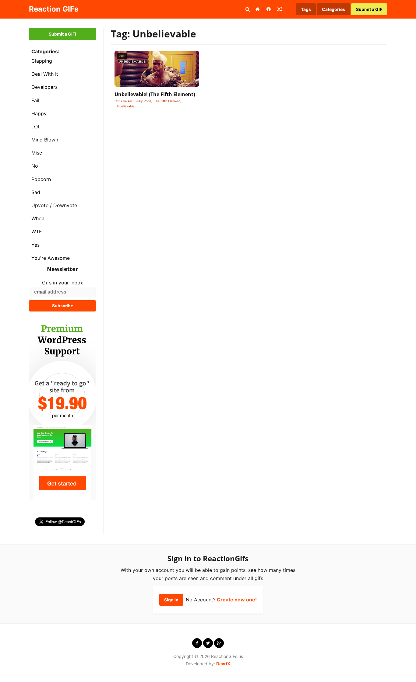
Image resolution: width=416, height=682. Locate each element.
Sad (35, 192)
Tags (306, 9)
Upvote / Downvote (54, 205)
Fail (35, 100)
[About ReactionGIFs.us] (268, 9)
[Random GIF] (279, 9)
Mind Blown (44, 140)
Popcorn (41, 179)
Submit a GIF (369, 9)
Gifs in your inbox (62, 283)
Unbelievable (125, 106)
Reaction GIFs (53, 9)
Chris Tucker (123, 101)
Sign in (171, 599)
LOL (36, 127)
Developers (44, 87)
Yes (35, 245)
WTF (36, 231)
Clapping (41, 61)
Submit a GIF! (62, 34)
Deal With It (44, 74)
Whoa (37, 218)
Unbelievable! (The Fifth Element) (155, 94)
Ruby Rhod (143, 101)
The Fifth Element (167, 101)
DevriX (223, 663)
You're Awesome (50, 258)
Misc (36, 153)
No (34, 166)
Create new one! (237, 600)
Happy (39, 113)
